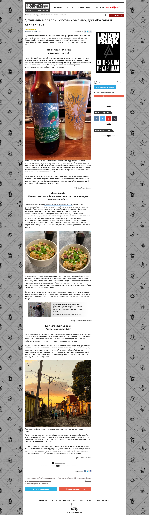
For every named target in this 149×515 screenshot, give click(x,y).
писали (34, 165)
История (81, 7)
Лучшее (95, 7)
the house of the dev (113, 7)
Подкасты (58, 7)
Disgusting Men (29, 32)
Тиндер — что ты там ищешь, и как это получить (50, 15)
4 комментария (60, 463)
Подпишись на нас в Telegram (105, 87)
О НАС (102, 7)
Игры (88, 7)
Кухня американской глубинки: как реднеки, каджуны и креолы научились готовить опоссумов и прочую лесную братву (40, 481)
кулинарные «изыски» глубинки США (58, 205)
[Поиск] (105, 15)
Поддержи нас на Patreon (76, 489)
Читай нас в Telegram (42, 489)
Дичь (66, 7)
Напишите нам (116, 15)
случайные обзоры (30, 29)
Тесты (73, 7)
